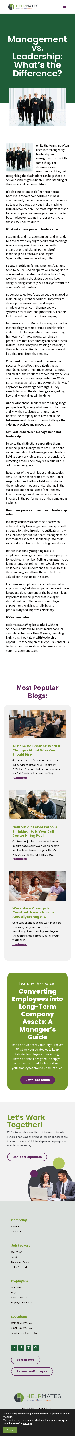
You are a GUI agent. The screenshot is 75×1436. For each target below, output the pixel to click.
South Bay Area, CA (21, 1327)
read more (19, 778)
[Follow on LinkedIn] (14, 1348)
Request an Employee (32, 1371)
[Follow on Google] (36, 1348)
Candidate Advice (20, 1262)
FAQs (14, 1256)
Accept (10, 1430)
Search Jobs (25, 1360)
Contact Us (17, 1231)
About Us (16, 1226)
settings (27, 1423)
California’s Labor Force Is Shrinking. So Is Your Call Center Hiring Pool (34, 831)
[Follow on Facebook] (21, 1348)
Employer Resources (22, 1302)
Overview (16, 1251)
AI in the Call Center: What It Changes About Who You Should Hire (36, 750)
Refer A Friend (19, 1267)
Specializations (19, 1297)
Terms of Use (46, 1408)
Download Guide (37, 1080)
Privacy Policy (29, 1408)
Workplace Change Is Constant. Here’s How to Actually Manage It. (33, 912)
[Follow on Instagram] (28, 1348)
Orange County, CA (21, 1322)
